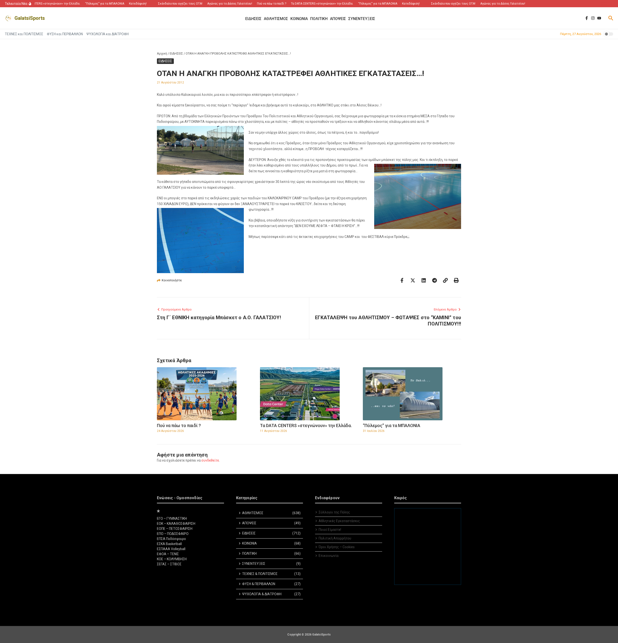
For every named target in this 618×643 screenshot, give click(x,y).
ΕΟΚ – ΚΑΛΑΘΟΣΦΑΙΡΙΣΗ (176, 523)
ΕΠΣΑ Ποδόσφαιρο (171, 539)
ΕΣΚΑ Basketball (169, 544)
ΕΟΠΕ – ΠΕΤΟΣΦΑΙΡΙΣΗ (174, 529)
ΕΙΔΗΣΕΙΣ (176, 53)
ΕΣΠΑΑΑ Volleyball (171, 549)
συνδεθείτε (210, 460)
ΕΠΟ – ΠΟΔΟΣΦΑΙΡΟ (173, 534)
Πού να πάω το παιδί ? (179, 425)
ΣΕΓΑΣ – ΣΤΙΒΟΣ (169, 564)
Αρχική (162, 53)
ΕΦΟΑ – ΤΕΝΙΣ (168, 554)
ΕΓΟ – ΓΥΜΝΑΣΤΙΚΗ (172, 518)
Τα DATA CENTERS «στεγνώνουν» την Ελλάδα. (306, 425)
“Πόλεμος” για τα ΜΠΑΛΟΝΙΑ (391, 425)
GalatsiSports (29, 18)
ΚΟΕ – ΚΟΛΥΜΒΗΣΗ (172, 559)
